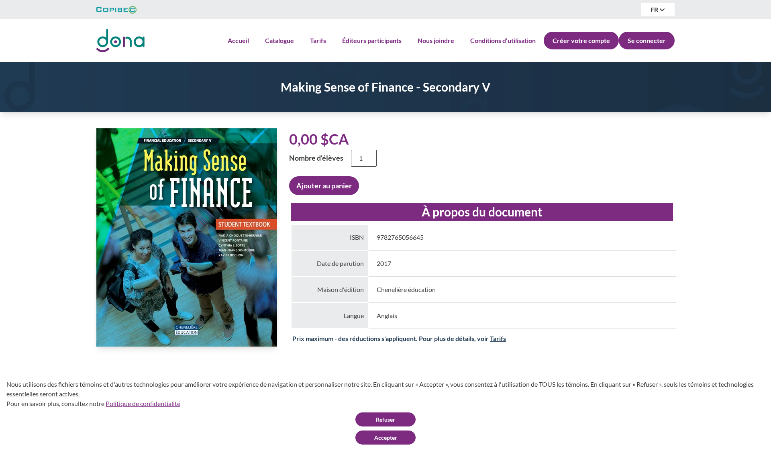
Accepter (385, 437)
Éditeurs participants (372, 40)
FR (655, 9)
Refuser (385, 419)
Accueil (238, 40)
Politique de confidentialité (143, 403)
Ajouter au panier (324, 185)
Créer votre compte (581, 40)
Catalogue (279, 40)
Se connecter (647, 40)
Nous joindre (436, 40)
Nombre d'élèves (316, 157)
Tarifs (318, 40)
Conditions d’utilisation (503, 40)
